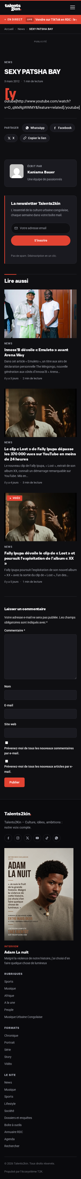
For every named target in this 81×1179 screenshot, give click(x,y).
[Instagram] (18, 838)
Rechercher (11, 1146)
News (21, 29)
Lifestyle (10, 1104)
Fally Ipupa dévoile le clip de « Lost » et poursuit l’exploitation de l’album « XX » (39, 558)
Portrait (9, 1042)
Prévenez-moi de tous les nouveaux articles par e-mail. (38, 769)
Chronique (11, 1036)
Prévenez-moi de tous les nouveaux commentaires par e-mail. (39, 751)
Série (7, 1050)
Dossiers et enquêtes (18, 1118)
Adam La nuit (16, 952)
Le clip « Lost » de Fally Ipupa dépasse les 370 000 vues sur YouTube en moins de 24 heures (40, 454)
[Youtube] (37, 838)
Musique (10, 988)
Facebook (64, 128)
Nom (7, 686)
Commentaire (14, 630)
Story (7, 1057)
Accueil (8, 29)
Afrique (9, 996)
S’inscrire (40, 240)
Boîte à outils (13, 1125)
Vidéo (16, 498)
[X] (28, 838)
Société (9, 1111)
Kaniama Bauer (41, 172)
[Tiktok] (47, 838)
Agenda (9, 1139)
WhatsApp (37, 128)
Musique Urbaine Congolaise (23, 1017)
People (8, 1010)
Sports (8, 981)
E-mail (8, 705)
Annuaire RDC (13, 1132)
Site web (10, 724)
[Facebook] (8, 838)
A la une (9, 1003)
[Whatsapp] (56, 838)
